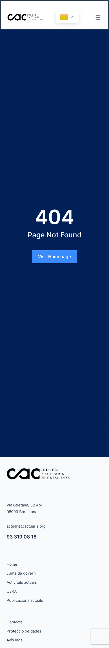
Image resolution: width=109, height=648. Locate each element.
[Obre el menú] (98, 17)
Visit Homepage (54, 256)
